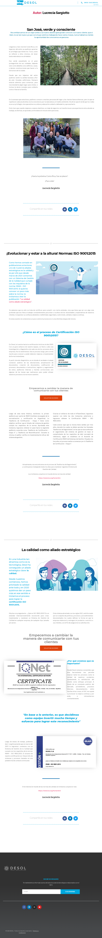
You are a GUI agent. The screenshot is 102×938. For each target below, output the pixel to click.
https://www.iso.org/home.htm (49, 478)
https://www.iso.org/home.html (49, 791)
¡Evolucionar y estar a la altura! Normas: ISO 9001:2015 (51, 253)
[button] (73, 3)
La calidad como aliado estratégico (51, 550)
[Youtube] (39, 907)
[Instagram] (34, 907)
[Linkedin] (29, 907)
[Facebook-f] (24, 907)
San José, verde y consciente (51, 29)
